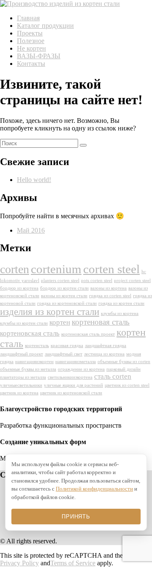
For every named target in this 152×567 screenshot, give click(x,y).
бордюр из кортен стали (64, 288)
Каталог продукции (45, 25)
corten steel (111, 269)
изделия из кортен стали (49, 312)
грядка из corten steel (110, 295)
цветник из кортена (19, 393)
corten (14, 269)
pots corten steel (96, 280)
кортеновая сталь (101, 321)
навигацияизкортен (34, 361)
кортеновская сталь (30, 333)
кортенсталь (37, 345)
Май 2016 (31, 230)
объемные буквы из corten (124, 361)
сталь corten (112, 376)
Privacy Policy (19, 563)
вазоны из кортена (108, 288)
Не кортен (31, 48)
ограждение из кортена (81, 369)
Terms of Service (72, 563)
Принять (76, 516)
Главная (28, 18)
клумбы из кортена (119, 313)
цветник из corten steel (127, 385)
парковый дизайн (123, 369)
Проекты (30, 33)
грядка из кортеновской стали (67, 303)
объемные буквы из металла (28, 369)
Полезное (30, 40)
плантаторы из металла (23, 377)
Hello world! (34, 179)
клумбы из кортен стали (24, 323)
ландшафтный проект (21, 354)
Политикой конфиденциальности (94, 489)
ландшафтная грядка (105, 345)
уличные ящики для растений (73, 385)
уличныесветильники (21, 385)
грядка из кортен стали (121, 303)
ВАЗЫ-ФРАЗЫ (38, 56)
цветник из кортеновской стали (71, 393)
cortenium (56, 269)
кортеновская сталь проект (88, 334)
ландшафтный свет (63, 354)
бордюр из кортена (19, 288)
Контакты (31, 63)
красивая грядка (67, 345)
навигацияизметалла (75, 361)
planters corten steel (60, 280)
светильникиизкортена (70, 377)
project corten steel (132, 280)
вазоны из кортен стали (64, 295)
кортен (59, 322)
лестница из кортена (104, 354)
